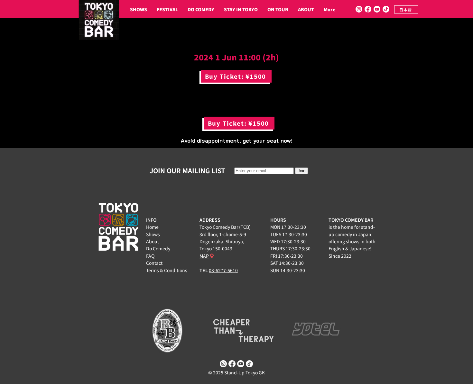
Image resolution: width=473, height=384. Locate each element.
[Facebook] (368, 9)
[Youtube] (377, 9)
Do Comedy (158, 248)
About (152, 241)
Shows (153, 234)
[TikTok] (386, 9)
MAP (204, 256)
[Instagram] (359, 9)
